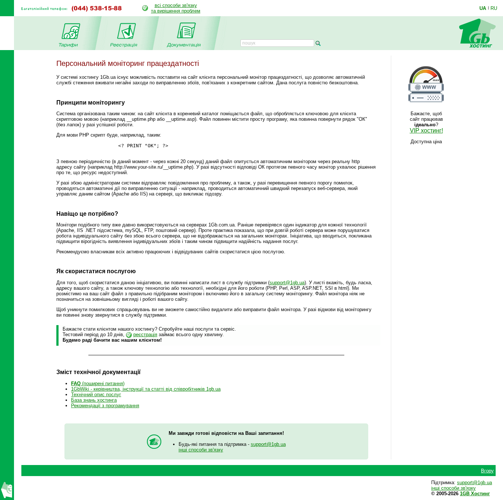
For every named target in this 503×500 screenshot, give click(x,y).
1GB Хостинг (475, 493)
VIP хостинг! (426, 130)
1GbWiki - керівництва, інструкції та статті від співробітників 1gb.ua (146, 389)
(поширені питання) (97, 383)
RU (493, 8)
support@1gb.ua (287, 282)
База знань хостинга (94, 400)
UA (482, 8)
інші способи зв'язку (201, 450)
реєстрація (145, 334)
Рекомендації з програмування (105, 405)
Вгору (487, 470)
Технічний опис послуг (96, 394)
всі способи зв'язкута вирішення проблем (175, 8)
